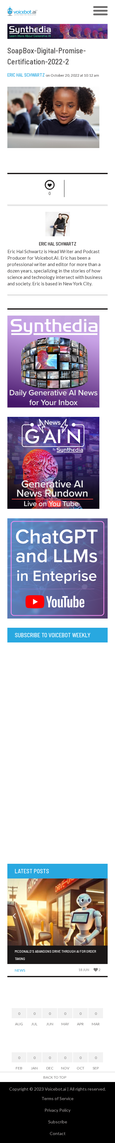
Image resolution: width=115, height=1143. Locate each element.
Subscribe (57, 1121)
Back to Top (54, 1077)
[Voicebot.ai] (44, 11)
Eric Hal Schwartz (26, 75)
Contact (58, 1133)
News (20, 970)
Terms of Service (57, 1098)
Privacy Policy (57, 1110)
